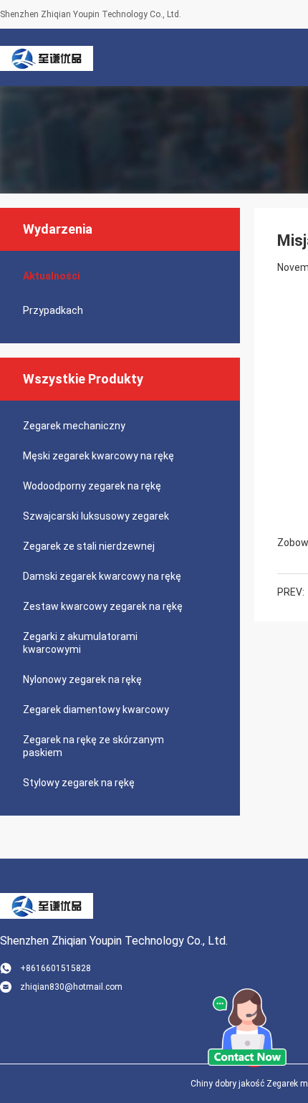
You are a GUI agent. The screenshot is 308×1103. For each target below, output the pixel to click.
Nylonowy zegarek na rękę (82, 679)
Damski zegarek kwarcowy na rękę (102, 576)
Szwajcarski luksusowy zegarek (96, 516)
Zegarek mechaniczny (74, 425)
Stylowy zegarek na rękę (79, 782)
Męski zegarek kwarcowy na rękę (98, 456)
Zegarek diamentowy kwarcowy (96, 709)
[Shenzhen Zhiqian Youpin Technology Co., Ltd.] (46, 57)
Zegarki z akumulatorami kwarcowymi (80, 643)
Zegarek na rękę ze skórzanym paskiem (93, 746)
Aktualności (51, 276)
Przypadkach (53, 310)
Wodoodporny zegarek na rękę (92, 486)
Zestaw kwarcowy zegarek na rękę (103, 606)
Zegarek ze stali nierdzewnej (89, 546)
